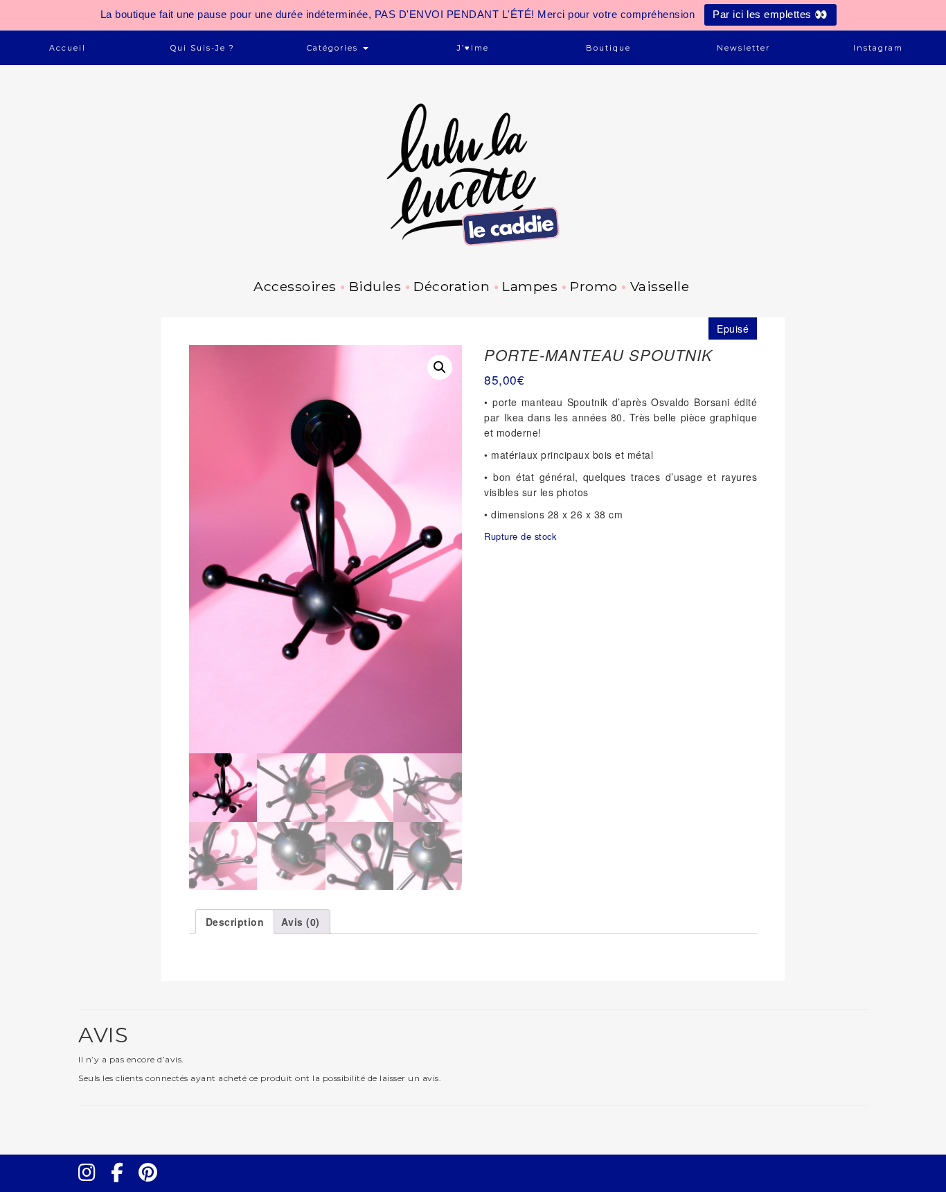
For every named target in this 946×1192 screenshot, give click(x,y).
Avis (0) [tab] (300, 922)
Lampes (529, 286)
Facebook (122, 1185)
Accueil (67, 48)
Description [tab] (235, 922)
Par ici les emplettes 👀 (770, 14)
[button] (439, 367)
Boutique (608, 48)
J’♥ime (473, 48)
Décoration (451, 286)
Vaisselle (659, 286)
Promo (594, 286)
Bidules (375, 286)
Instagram (878, 48)
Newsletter (743, 48)
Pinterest (152, 1185)
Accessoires (295, 286)
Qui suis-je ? (202, 48)
